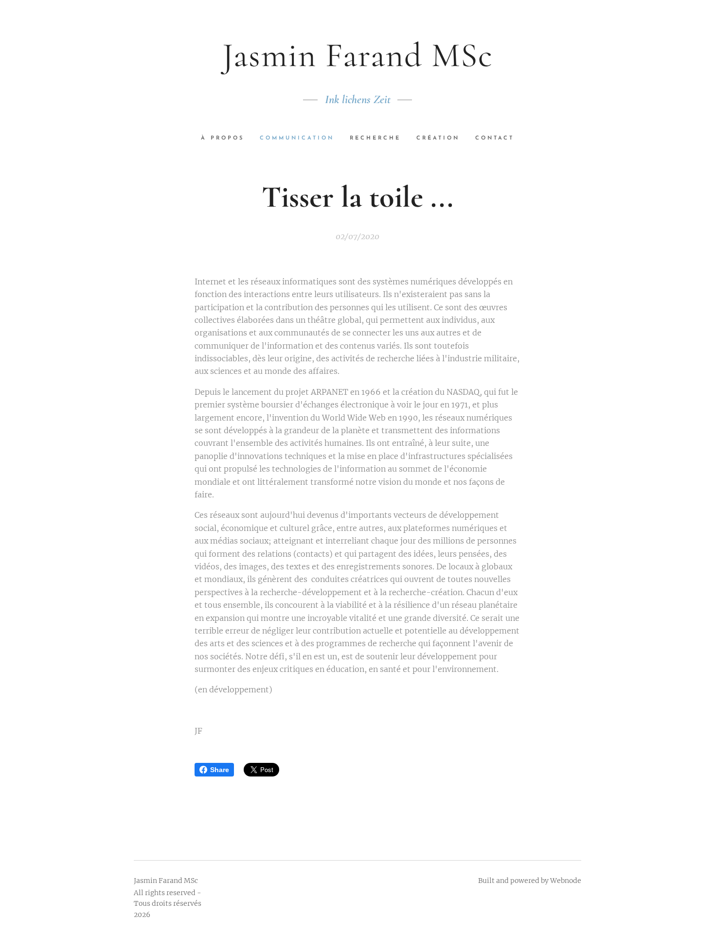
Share (219, 770)
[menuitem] (226, 138)
